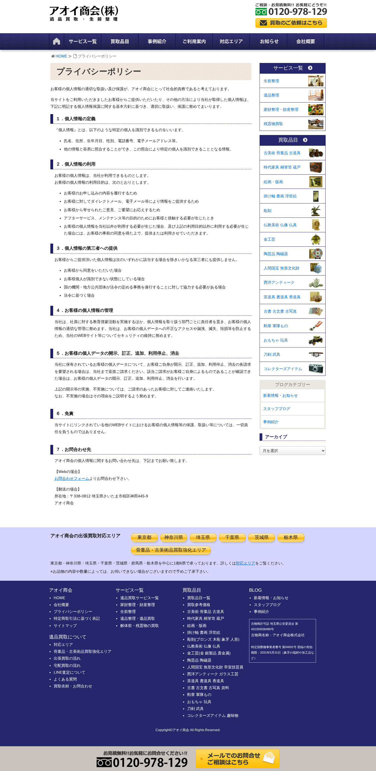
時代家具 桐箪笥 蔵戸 (282, 167)
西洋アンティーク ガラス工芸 (212, 674)
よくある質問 (65, 679)
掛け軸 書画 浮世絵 (280, 196)
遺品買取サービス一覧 (139, 598)
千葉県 (232, 537)
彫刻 (267, 210)
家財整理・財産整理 (281, 109)
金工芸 (269, 239)
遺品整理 (271, 95)
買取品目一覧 (198, 598)
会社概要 (61, 604)
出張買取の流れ (67, 658)
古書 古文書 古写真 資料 (208, 687)
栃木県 (291, 537)
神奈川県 (173, 537)
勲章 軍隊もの (276, 326)
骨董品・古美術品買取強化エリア (171, 550)
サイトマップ (65, 625)
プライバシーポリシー (73, 611)
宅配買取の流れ (67, 665)
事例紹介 (271, 422)
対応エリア (245, 563)
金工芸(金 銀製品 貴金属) (209, 653)
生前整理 (271, 81)
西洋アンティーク (279, 282)
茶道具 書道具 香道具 (282, 297)
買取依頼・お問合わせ (73, 686)
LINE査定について (69, 672)
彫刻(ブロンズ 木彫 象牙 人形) (213, 639)
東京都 (144, 537)
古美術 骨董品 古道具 (282, 153)
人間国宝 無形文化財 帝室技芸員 (215, 667)
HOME (61, 56)
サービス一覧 (288, 68)
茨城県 (262, 537)
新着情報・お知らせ (280, 395)
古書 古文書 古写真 (280, 311)
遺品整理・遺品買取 (137, 618)
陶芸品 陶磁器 (276, 254)
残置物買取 (273, 124)
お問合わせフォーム (72, 478)
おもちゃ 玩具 (276, 340)
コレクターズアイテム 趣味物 (212, 715)
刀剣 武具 (272, 354)
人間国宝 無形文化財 (281, 268)
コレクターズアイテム (283, 369)
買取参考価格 (198, 604)
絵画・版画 (273, 182)
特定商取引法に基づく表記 (77, 618)
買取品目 (288, 140)
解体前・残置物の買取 (139, 625)
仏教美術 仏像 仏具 (280, 225)
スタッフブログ (276, 408)
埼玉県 (203, 537)
